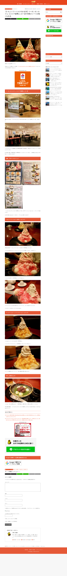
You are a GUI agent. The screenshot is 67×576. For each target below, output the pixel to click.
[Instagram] (28, 539)
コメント (7, 482)
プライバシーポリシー (39, 549)
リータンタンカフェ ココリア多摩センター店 (26, 66)
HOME (7, 546)
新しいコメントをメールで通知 (11, 518)
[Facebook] (23, 539)
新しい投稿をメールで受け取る (11, 521)
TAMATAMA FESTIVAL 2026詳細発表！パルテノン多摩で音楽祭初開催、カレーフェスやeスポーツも (55, 88)
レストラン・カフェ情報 (9, 469)
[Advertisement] (23, 28)
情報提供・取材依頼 (32, 549)
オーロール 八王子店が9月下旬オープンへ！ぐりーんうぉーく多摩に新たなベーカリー (56, 70)
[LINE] (33, 539)
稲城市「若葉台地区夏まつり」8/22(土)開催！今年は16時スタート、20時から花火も (55, 79)
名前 (6, 493)
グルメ (26, 469)
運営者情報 (26, 549)
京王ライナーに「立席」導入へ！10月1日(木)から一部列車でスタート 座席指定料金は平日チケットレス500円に (54, 104)
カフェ (15, 469)
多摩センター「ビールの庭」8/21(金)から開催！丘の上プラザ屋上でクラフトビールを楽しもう (56, 93)
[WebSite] (14, 539)
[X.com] (18, 539)
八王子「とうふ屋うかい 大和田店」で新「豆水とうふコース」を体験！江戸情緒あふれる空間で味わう (56, 75)
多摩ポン (31, 551)
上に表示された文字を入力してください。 (12, 513)
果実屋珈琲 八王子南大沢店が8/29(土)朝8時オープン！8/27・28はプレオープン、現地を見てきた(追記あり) (54, 98)
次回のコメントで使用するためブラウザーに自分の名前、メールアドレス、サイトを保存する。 (23, 508)
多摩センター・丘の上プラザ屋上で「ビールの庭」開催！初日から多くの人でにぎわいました (56, 84)
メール (6, 498)
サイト (6, 503)
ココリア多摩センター (21, 469)
